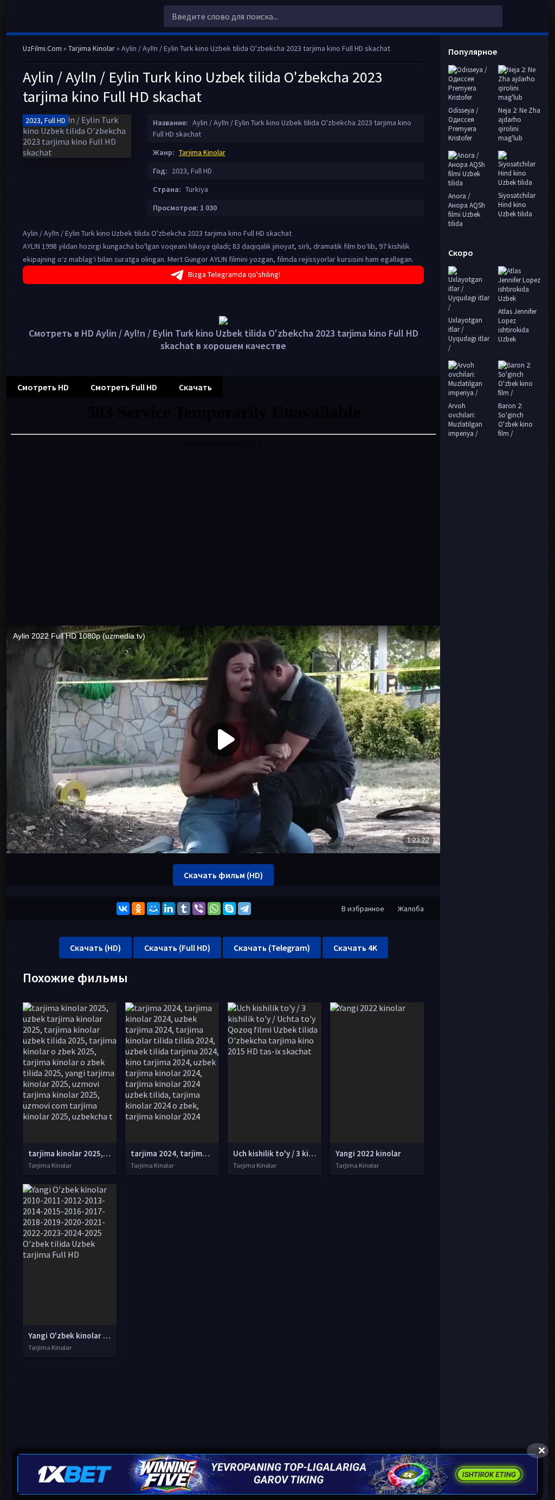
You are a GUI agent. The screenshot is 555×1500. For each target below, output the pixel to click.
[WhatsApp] (214, 908)
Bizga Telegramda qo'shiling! (234, 274)
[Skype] (229, 908)
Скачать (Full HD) (177, 947)
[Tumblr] (183, 908)
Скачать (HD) (95, 947)
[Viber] (198, 908)
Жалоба (411, 908)
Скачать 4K (355, 947)
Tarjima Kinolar (202, 152)
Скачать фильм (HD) (223, 875)
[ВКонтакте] (123, 908)
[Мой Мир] (153, 908)
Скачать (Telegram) (272, 947)
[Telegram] (244, 908)
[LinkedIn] (168, 908)
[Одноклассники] (138, 908)
